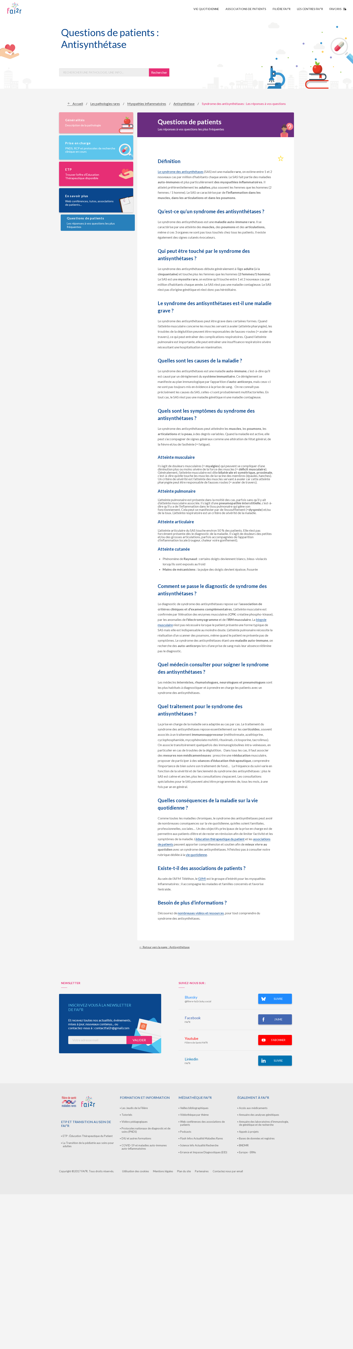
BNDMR (244, 1145)
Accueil (78, 104)
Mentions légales (163, 1171)
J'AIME (278, 1019)
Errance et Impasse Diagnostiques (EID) (203, 1152)
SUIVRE (278, 998)
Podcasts (185, 1131)
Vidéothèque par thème (194, 1114)
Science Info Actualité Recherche (199, 1145)
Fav (281, 159)
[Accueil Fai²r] (24, 8)
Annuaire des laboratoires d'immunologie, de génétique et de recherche (264, 1123)
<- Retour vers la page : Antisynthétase (164, 947)
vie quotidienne (196, 855)
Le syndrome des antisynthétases (180, 171)
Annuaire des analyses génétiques (259, 1114)
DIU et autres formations (136, 1138)
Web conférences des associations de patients (202, 1123)
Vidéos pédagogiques (134, 1121)
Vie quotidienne (206, 9)
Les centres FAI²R (310, 9)
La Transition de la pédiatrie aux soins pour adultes (88, 1144)
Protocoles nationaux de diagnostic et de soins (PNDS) (146, 1130)
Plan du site (184, 1171)
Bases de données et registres (257, 1138)
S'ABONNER (278, 1040)
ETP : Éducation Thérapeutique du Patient (88, 1136)
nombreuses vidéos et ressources (201, 913)
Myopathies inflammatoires (146, 104)
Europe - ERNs (247, 1152)
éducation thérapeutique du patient (220, 839)
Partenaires (202, 1171)
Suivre (278, 1060)
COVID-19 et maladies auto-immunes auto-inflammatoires (144, 1147)
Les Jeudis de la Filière (135, 1108)
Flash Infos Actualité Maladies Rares (201, 1138)
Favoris (336, 9)
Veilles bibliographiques (194, 1108)
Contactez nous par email (228, 1171)
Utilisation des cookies (135, 1171)
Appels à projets (249, 1131)
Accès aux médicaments (253, 1108)
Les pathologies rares (105, 104)
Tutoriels (127, 1114)
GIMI (202, 878)
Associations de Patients (246, 9)
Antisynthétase (183, 104)
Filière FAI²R (281, 9)
